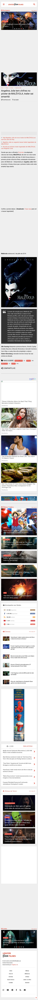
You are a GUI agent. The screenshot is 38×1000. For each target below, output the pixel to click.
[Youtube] (8, 990)
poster (7, 87)
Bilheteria (27, 973)
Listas (5, 929)
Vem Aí (11, 973)
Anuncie (27, 982)
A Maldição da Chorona (10, 803)
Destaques (6, 10)
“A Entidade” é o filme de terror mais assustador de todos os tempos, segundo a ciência (18, 943)
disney (11, 87)
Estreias (11, 976)
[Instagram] (3, 990)
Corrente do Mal (8, 833)
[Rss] (20, 990)
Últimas (7, 631)
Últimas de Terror (10, 791)
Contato (11, 982)
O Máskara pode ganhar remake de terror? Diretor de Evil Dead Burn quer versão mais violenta (18, 822)
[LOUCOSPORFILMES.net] (15, 5)
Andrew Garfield (7, 555)
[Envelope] (25, 990)
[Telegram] (12, 990)
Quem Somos (10, 979)
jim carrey (7, 817)
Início (2, 87)
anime (5, 527)
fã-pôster (21, 152)
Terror (5, 592)
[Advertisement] (19, 51)
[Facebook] (16, 990)
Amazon (5, 569)
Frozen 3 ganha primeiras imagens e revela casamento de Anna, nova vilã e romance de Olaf (23, 647)
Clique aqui (27, 209)
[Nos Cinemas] (19, 500)
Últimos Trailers (8, 507)
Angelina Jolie (18, 87)
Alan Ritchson (6, 539)
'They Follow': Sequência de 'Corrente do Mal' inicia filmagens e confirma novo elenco (18, 839)
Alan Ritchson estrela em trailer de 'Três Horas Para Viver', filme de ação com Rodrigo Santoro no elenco (18, 544)
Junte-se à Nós (27, 979)
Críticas (27, 976)
